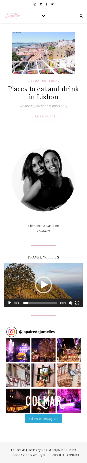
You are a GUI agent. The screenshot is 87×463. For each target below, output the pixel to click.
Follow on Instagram (43, 418)
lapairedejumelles (32, 106)
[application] (43, 285)
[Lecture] (10, 303)
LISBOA (33, 81)
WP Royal (39, 455)
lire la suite (43, 116)
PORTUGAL (51, 81)
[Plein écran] (77, 303)
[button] (43, 284)
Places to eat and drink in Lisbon (43, 92)
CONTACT (73, 455)
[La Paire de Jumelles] (12, 16)
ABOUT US (58, 455)
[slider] (40, 303)
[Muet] (70, 303)
